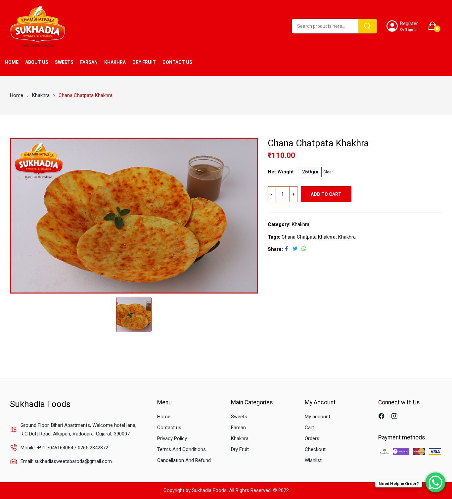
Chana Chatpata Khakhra (309, 237)
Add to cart (326, 194)
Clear (328, 172)
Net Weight (281, 171)
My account (317, 417)
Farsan (238, 428)
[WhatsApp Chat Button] (435, 482)
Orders (312, 438)
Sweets (239, 417)
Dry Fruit (240, 449)
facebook (382, 417)
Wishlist (313, 460)
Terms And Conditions (181, 449)
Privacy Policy (172, 438)
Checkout (315, 449)
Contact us (169, 428)
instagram (395, 417)
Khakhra (300, 224)
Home (163, 417)
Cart (309, 428)
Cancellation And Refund (184, 460)
